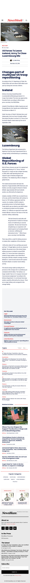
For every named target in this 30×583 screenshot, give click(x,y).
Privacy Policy (18, 575)
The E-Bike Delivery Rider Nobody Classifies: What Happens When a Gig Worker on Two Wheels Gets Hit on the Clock (13, 393)
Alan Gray (17, 60)
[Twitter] (7, 528)
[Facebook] (3, 528)
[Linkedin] (11, 528)
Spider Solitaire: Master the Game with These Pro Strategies (14, 399)
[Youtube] (15, 528)
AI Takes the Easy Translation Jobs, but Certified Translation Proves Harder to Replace (14, 354)
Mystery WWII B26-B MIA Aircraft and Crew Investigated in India (14, 457)
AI (2, 351)
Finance (4, 364)
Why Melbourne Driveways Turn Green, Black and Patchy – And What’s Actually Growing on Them (14, 360)
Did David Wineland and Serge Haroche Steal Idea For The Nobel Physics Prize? (15, 316)
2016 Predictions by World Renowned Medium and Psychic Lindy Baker (14, 335)
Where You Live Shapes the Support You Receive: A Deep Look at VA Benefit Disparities (14, 429)
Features (6, 332)
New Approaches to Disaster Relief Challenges (14, 322)
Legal (5, 313)
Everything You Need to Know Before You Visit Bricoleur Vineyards (14, 373)
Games (4, 396)
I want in (14, 572)
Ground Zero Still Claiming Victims (22, 503)
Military (5, 45)
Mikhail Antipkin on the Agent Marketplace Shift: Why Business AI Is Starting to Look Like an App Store (14, 380)
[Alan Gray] (11, 60)
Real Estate (5, 357)
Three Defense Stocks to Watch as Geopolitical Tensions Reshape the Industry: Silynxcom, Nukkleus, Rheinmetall (13, 440)
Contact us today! (10, 524)
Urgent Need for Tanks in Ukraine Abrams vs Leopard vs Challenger (13, 465)
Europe (4, 444)
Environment (7, 320)
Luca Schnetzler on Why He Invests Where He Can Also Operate (14, 386)
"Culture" (20, 348)
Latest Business (8, 338)
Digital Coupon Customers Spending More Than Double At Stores (16, 341)
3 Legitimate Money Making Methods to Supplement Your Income (15, 328)
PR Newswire (4, 538)
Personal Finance (9, 326)
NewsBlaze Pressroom (7, 536)
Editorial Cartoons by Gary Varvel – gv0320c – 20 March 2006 (7, 503)
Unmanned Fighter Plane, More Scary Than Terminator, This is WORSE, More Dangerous (14, 449)
